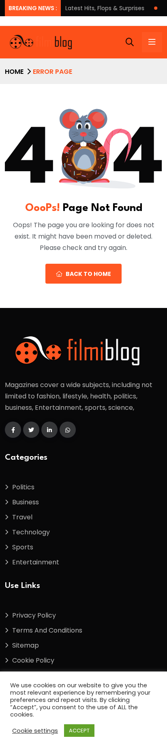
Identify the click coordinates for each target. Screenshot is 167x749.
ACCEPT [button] (79, 730)
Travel (22, 517)
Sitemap (25, 645)
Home (14, 71)
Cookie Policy (33, 660)
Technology (31, 532)
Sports (22, 547)
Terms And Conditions (47, 630)
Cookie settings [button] (35, 730)
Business (25, 502)
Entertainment (35, 562)
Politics (23, 487)
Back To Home (88, 274)
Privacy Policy (34, 615)
